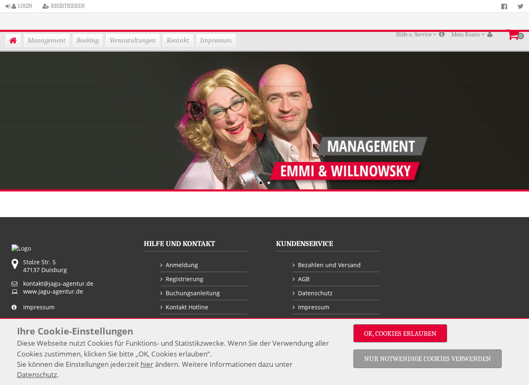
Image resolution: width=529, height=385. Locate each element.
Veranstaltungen (133, 40)
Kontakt (178, 40)
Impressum (216, 40)
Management (47, 40)
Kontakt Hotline (187, 307)
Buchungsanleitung (193, 293)
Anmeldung (182, 265)
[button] (513, 32)
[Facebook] (504, 6)
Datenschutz (315, 293)
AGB (304, 279)
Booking (87, 40)
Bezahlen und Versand (329, 265)
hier (147, 364)
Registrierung (184, 279)
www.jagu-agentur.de (53, 291)
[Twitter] (520, 6)
